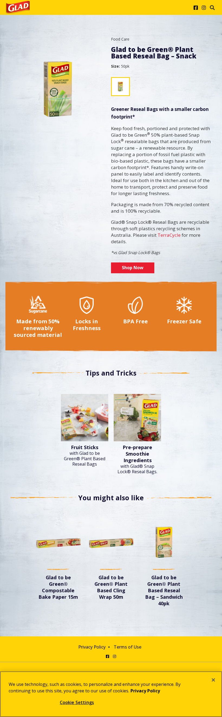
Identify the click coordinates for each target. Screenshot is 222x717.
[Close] (213, 680)
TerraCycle (169, 235)
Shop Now (132, 268)
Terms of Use (127, 647)
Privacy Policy (92, 647)
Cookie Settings (77, 702)
